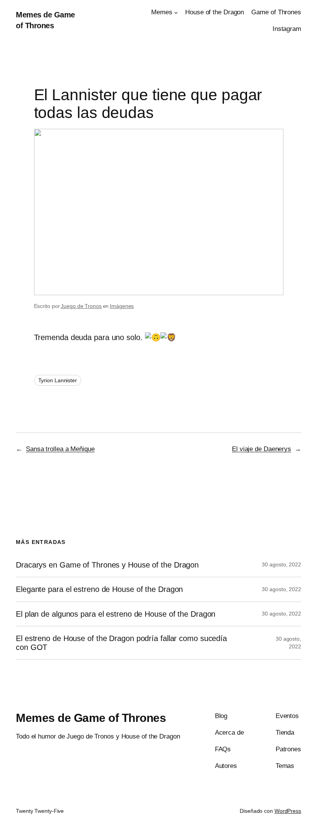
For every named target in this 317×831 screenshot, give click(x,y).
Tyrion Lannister (57, 380)
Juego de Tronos (81, 306)
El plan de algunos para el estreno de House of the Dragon (115, 614)
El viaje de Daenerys (261, 449)
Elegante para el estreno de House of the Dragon (99, 589)
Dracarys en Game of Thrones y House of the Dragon (107, 565)
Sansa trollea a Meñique (60, 449)
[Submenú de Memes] (176, 12)
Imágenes (122, 306)
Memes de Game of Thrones (91, 717)
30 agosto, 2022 (281, 564)
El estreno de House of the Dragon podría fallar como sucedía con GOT (121, 642)
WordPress (287, 811)
